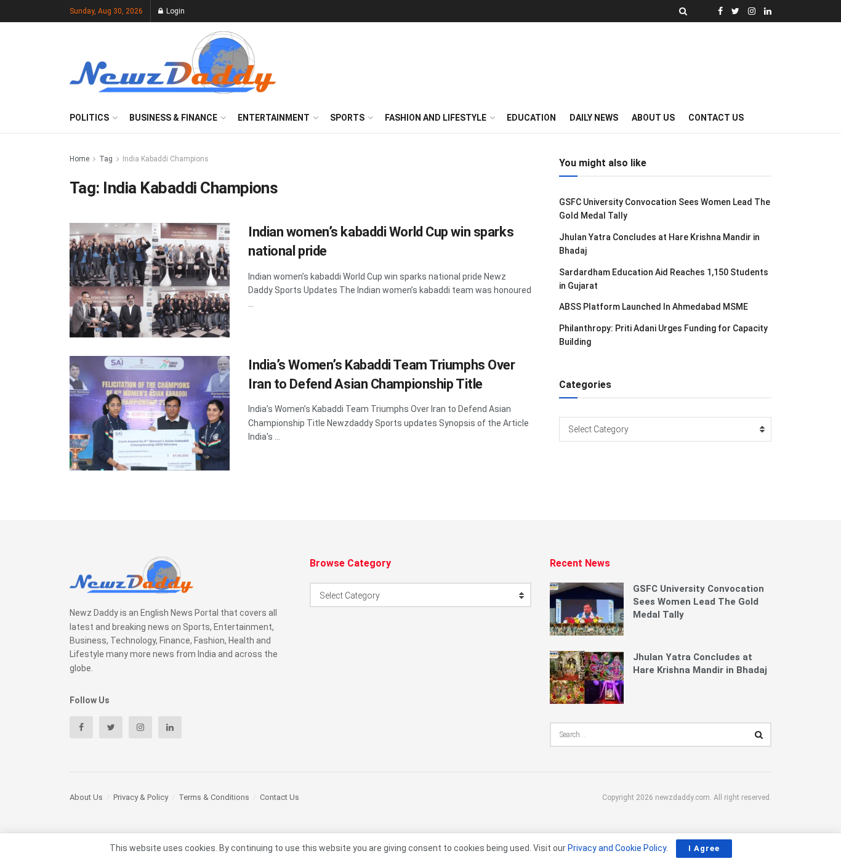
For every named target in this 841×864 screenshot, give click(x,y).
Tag (106, 159)
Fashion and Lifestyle (435, 118)
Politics (89, 118)
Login (174, 11)
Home (79, 159)
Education (531, 118)
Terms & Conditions (214, 797)
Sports (347, 118)
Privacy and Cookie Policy (617, 848)
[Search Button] (759, 734)
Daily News (593, 118)
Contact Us (716, 118)
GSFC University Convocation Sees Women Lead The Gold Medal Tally (698, 601)
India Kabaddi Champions (166, 159)
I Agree (704, 848)
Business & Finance (173, 118)
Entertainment (274, 118)
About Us (653, 118)
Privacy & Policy (140, 797)
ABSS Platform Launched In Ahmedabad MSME (653, 307)
